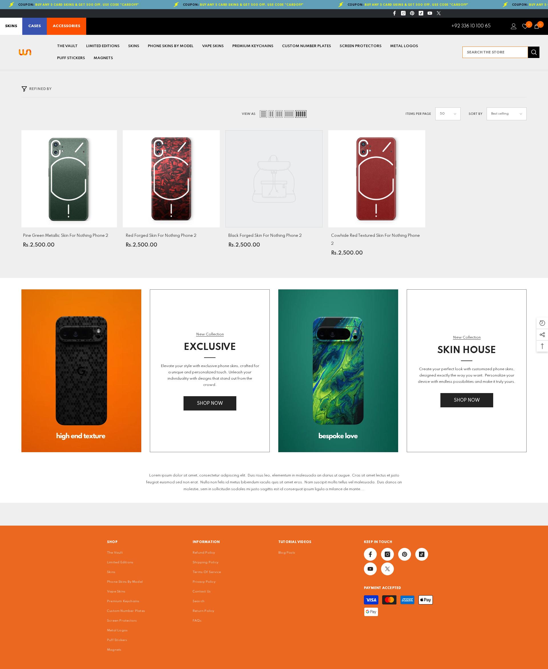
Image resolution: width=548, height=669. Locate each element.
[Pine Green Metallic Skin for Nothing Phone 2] (68, 178)
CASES (34, 26)
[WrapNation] (81, 370)
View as (248, 114)
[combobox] (495, 52)
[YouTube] (430, 13)
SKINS (11, 26)
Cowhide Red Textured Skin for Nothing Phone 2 (375, 240)
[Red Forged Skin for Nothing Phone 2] (171, 178)
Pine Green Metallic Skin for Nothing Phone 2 (65, 236)
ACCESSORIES (66, 26)
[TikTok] (421, 13)
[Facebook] (394, 13)
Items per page (418, 114)
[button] (263, 114)
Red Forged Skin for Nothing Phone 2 (161, 236)
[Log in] (514, 26)
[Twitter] (438, 13)
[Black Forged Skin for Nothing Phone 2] (274, 178)
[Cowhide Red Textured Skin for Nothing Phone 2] (376, 178)
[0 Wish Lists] (525, 26)
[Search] (500, 52)
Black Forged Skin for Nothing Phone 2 (265, 236)
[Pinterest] (412, 13)
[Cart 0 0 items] (536, 26)
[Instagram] (403, 13)
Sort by (475, 114)
